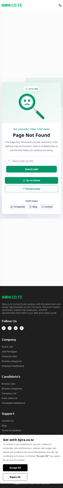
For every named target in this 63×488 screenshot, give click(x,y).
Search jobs (31, 169)
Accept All (15, 467)
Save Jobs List (9, 398)
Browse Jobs (33, 188)
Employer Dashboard (13, 366)
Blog (35, 206)
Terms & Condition (11, 430)
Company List (9, 393)
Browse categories (12, 361)
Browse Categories (12, 388)
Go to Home (33, 180)
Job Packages (9, 351)
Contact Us (7, 420)
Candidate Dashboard (13, 403)
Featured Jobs (9, 356)
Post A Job (7, 346)
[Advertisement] (31, 44)
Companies (19, 206)
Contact (49, 206)
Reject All (15, 477)
